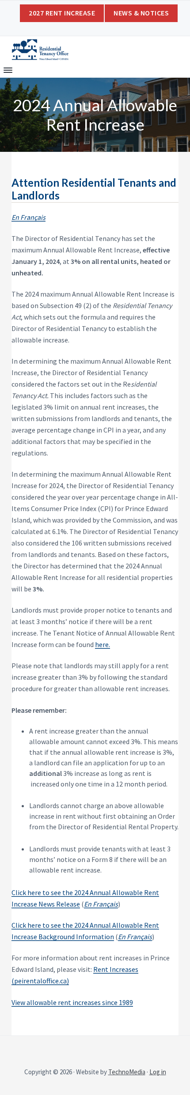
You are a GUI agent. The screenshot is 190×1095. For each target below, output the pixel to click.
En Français (101, 903)
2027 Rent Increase (62, 12)
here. (102, 644)
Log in (157, 1072)
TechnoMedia (126, 1072)
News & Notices (141, 12)
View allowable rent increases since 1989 (72, 1002)
